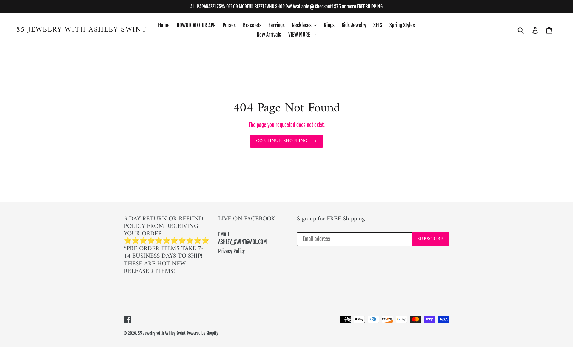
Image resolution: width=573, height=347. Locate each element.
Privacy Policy (231, 251)
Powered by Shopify (202, 333)
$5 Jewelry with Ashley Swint (81, 30)
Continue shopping (282, 141)
